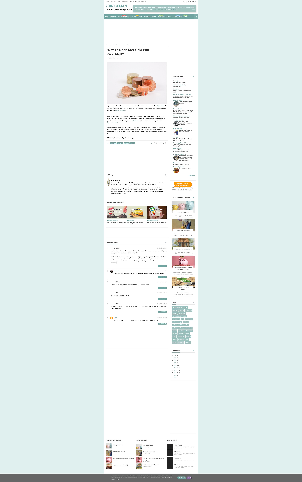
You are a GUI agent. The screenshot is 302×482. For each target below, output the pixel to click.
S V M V (175, 137)
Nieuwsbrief (125, 1)
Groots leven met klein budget (182, 94)
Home (107, 1)
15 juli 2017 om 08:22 (162, 317)
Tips (185, 16)
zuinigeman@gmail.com (159, 9)
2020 (175, 365)
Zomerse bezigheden (184, 168)
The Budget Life (178, 120)
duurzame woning (112, 220)
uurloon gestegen (120, 110)
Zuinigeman (116, 6)
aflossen (182, 310)
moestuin (174, 330)
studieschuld (136, 121)
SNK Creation (178, 445)
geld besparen (188, 319)
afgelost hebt (160, 106)
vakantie (174, 339)
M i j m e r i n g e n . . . (179, 154)
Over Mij (132, 1)
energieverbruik (176, 319)
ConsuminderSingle (179, 85)
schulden (126, 143)
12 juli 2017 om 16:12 (162, 282)
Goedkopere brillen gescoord (181, 164)
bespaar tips (189, 310)
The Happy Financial (179, 143)
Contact (138, 1)
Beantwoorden (163, 266)
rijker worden (189, 330)
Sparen (154, 16)
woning (132, 143)
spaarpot (187, 333)
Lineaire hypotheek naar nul (181, 116)
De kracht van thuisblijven (180, 82)
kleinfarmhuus (177, 100)
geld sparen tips (184, 324)
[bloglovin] (193, 1)
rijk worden (181, 330)
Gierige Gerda (177, 148)
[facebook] (186, 1)
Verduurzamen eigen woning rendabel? (135, 223)
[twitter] (191, 1)
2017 (175, 372)
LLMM (115, 317)
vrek (187, 339)
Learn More (181, 477)
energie (184, 316)
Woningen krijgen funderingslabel (116, 222)
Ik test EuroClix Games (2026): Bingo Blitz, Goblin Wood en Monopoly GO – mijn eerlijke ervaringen (183, 112)
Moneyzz (176, 163)
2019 (175, 368)
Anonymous (178, 451)
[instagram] (184, 1)
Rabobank (120, 143)
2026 (175, 355)
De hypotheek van (137, 16)
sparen (174, 336)
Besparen (161, 16)
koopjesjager (189, 327)
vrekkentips (181, 342)
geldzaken (181, 327)
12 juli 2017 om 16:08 (162, 271)
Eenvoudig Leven (178, 167)
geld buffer (186, 322)
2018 (175, 370)
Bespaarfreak (177, 109)
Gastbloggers (178, 16)
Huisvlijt (175, 81)
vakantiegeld (181, 339)
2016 (175, 375)
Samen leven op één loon (183, 230)
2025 (175, 358)
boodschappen (182, 313)
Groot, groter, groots (183, 212)
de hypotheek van (176, 316)
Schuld (185, 307)
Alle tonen (192, 175)
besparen (174, 313)
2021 (175, 363)
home (106, 16)
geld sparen (175, 324)
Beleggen (147, 16)
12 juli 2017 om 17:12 (162, 292)
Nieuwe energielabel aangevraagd (156, 222)
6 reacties (119, 58)
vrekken (174, 342)
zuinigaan (187, 342)
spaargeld (181, 333)
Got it (189, 477)
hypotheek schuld (112, 123)
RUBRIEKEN (113, 16)
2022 (175, 360)
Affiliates (144, 1)
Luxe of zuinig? (178, 128)
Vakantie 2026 (177, 86)
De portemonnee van (124, 16)
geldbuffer (174, 327)
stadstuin (188, 336)
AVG (120, 1)
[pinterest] (188, 1)
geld (182, 319)
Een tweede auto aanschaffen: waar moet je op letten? (185, 123)
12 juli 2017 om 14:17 (162, 248)
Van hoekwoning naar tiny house (183, 249)
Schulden (168, 16)
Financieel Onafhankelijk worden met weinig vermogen (123, 459)
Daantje (116, 271)
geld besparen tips (177, 322)
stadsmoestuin (181, 336)
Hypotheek (114, 1)
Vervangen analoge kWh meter (181, 117)
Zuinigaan (176, 89)
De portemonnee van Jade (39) (120, 465)
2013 (175, 377)
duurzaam (130, 220)
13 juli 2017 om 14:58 (162, 303)
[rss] (195, 1)
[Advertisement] (137, 32)
